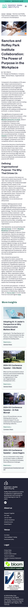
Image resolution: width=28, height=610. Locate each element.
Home (3, 14)
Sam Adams (7, 72)
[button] (26, 6)
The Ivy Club (11, 293)
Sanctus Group (6, 229)
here (19, 294)
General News (10, 75)
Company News (8, 429)
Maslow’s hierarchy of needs (10, 119)
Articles (9, 14)
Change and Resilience (11, 74)
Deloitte (4, 136)
